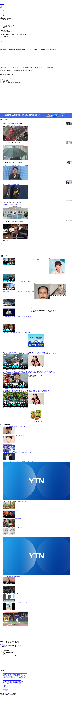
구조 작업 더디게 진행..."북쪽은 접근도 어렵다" (12, 682)
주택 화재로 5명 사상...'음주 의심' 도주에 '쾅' (12, 683)
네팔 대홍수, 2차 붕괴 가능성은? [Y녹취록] (39, 352)
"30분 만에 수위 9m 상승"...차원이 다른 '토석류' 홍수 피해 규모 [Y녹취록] (42, 353)
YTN (2, 4)
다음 (3, 654)
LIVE (1, 7)
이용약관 (4, 687)
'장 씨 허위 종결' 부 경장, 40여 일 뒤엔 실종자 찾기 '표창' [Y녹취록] (15, 353)
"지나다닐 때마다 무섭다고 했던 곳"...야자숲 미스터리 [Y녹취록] (15, 391)
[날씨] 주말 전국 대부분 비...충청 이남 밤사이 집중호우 (13, 674)
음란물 (4, 27)
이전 (1, 654)
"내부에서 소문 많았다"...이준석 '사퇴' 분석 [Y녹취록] (38, 390)
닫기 (1, 17)
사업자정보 (5, 690)
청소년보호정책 (5, 689)
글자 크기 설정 (3, 37)
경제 (3, 11)
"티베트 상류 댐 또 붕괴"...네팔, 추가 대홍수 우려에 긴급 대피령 (15, 673)
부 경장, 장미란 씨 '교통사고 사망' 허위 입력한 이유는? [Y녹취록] (15, 371)
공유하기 (8, 37)
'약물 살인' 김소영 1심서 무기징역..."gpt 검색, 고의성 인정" (14, 676)
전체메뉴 (2, 0)
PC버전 (4, 691)
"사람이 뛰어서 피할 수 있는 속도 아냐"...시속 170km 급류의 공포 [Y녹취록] (17, 352)
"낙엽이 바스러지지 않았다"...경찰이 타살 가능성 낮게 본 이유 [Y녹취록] (16, 372)
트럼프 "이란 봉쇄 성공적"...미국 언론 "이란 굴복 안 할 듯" (14, 677)
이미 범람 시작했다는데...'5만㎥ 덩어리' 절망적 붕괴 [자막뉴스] (15, 678)
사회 (3, 13)
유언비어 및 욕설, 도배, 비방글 (8, 25)
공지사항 (4, 685)
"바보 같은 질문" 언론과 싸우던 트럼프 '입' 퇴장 (12, 680)
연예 (3, 15)
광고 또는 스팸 (5, 23)
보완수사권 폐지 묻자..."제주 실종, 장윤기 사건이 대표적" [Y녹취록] (42, 372)
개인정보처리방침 (6, 686)
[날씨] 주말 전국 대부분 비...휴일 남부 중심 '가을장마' (13, 681)
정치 (3, 10)
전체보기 (2, 644)
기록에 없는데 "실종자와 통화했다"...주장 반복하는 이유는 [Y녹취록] (15, 390)
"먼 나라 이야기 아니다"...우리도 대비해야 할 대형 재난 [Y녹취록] (39, 371)
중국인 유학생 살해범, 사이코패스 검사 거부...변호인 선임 (14, 675)
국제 (3, 14)
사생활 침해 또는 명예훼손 (8, 26)
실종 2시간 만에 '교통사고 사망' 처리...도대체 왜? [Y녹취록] (38, 391)
